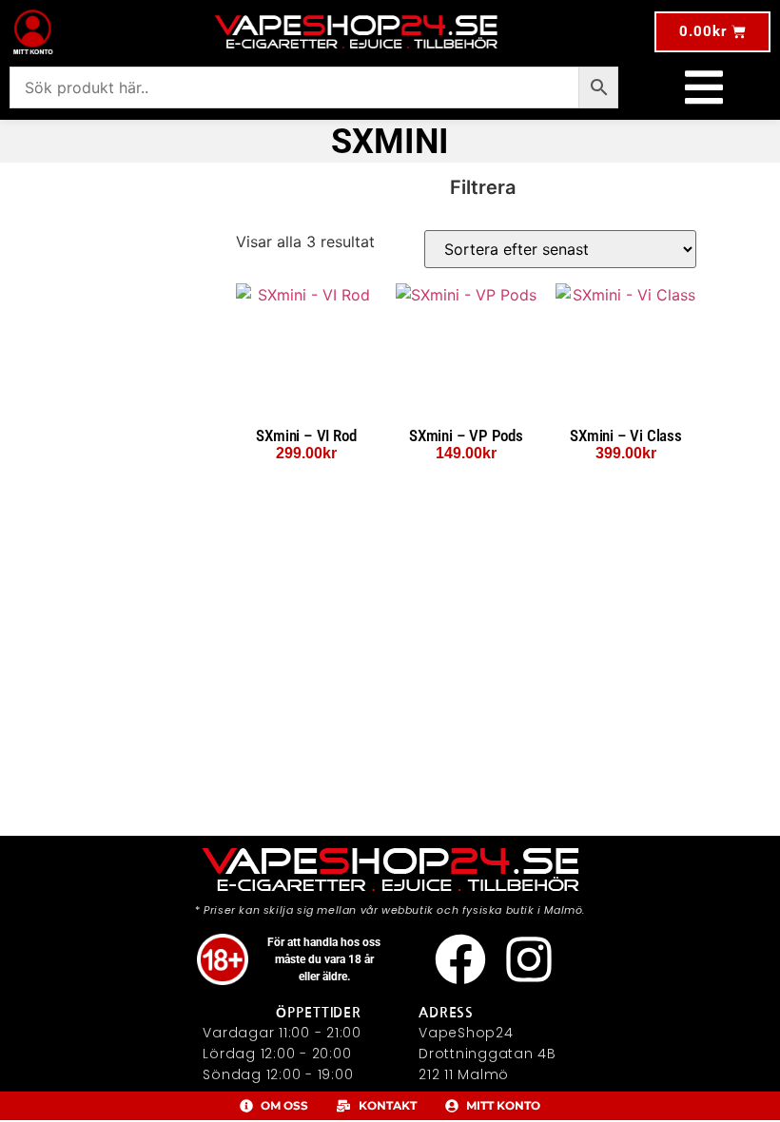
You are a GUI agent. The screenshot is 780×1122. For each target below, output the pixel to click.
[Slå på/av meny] (704, 87)
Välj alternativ (306, 474)
